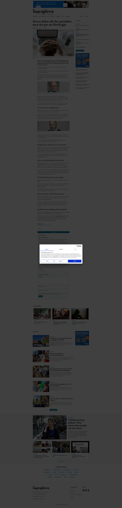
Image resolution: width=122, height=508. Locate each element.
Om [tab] (75, 249)
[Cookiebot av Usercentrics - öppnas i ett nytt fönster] (77, 246)
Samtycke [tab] (46, 249)
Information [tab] (61, 249)
